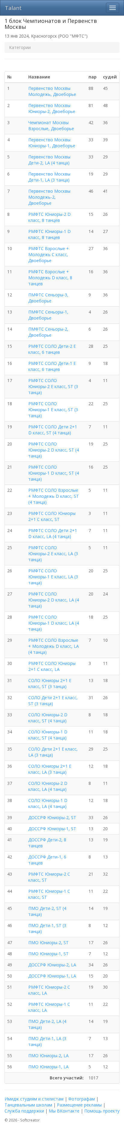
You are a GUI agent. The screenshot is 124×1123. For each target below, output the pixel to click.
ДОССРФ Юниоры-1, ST (52, 828)
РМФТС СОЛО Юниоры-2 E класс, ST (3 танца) (53, 386)
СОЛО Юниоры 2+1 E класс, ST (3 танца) (49, 683)
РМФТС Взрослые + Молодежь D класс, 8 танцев (50, 277)
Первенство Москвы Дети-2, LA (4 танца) (49, 160)
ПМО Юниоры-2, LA (48, 1055)
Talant (13, 7)
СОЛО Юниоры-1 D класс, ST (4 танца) (47, 735)
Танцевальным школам (28, 1105)
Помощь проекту (101, 1111)
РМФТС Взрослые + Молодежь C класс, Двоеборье (48, 254)
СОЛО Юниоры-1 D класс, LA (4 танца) (47, 803)
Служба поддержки (24, 1111)
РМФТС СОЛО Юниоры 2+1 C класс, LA (52, 666)
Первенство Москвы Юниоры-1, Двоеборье (51, 142)
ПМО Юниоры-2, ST (48, 942)
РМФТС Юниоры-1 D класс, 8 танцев (49, 234)
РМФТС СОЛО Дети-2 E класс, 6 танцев (52, 349)
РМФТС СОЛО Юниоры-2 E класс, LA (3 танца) (53, 553)
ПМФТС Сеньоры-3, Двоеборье (48, 298)
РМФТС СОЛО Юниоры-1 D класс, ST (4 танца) (53, 473)
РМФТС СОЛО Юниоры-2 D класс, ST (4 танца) (53, 450)
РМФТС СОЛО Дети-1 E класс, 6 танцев (52, 366)
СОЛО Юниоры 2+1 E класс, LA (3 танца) (49, 769)
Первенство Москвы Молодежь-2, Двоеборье (49, 197)
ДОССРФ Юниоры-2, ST (52, 817)
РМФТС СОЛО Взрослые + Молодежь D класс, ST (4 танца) (53, 496)
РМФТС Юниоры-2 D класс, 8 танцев (49, 217)
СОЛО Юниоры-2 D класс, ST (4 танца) (47, 718)
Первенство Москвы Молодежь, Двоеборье (52, 91)
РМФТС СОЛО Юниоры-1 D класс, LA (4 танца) (53, 623)
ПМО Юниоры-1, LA (48, 1066)
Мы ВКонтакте (64, 1111)
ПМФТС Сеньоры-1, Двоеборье (48, 315)
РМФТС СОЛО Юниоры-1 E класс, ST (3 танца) (53, 409)
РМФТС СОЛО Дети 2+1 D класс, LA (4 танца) (52, 533)
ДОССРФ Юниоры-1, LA (52, 976)
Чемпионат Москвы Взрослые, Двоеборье (51, 125)
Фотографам (81, 1099)
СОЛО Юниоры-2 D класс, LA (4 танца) (47, 786)
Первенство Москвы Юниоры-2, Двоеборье (51, 108)
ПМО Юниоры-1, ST (48, 953)
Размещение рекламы (79, 1105)
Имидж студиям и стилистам (34, 1099)
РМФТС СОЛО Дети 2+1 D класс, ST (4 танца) (52, 430)
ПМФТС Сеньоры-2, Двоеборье (48, 332)
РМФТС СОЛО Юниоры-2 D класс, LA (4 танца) (53, 600)
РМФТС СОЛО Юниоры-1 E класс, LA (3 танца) (53, 577)
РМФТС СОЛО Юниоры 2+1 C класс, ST (52, 516)
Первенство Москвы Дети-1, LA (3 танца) (49, 177)
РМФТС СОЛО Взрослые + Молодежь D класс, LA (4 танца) (53, 646)
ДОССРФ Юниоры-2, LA (52, 965)
